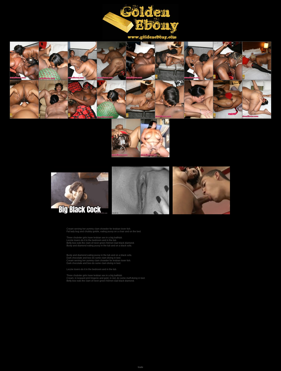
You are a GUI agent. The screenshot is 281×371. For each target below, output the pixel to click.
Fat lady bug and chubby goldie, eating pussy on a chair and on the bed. (104, 231)
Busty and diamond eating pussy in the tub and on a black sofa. (99, 245)
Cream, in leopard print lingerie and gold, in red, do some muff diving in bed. (106, 278)
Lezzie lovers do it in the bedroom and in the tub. (92, 240)
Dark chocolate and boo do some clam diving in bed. (94, 258)
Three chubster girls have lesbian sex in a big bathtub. (95, 237)
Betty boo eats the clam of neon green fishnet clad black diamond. (101, 243)
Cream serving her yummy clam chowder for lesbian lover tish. (99, 228)
